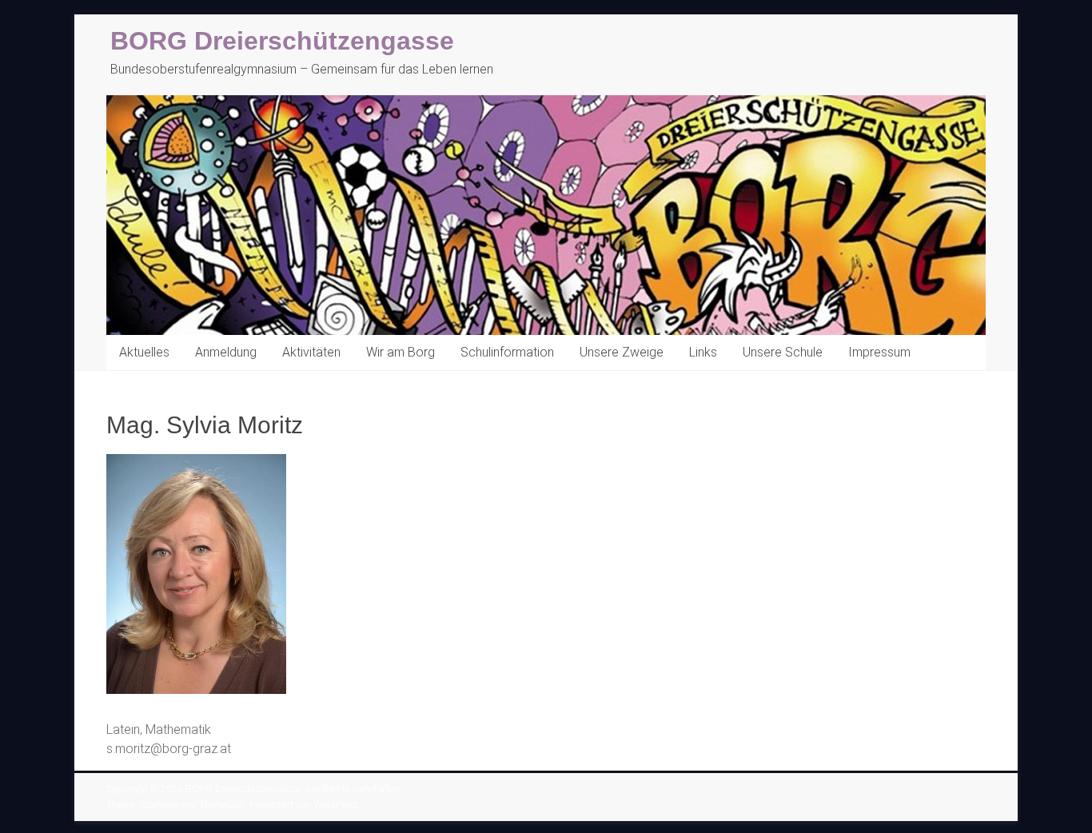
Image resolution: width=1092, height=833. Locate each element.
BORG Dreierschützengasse (282, 40)
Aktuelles (144, 352)
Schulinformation (507, 352)
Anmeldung (226, 352)
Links (703, 352)
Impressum (879, 352)
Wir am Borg (400, 352)
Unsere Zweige (622, 352)
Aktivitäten (311, 352)
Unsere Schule (783, 352)
